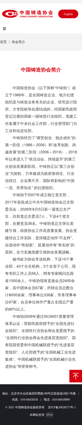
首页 (3, 41)
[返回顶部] (75, 376)
